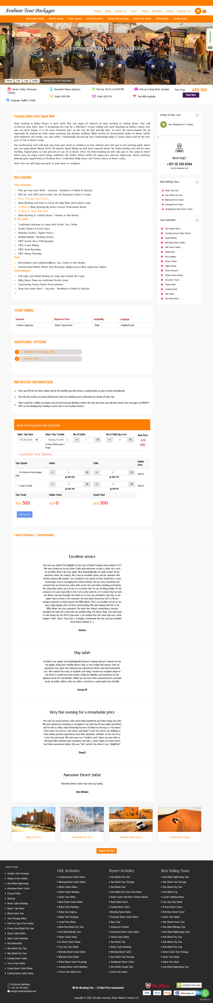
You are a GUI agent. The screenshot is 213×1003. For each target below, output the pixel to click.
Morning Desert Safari (174, 200)
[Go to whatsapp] (205, 993)
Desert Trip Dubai (15, 908)
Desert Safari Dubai (68, 887)
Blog (108, 11)
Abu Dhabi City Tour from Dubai (126, 892)
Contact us (185, 11)
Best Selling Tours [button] (169, 182)
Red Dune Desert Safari (174, 912)
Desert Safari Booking (17, 903)
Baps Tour (115, 922)
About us (121, 11)
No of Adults (79, 434)
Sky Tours (169, 294)
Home (98, 11)
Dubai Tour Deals (171, 962)
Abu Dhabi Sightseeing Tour (176, 877)
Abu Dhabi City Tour (173, 195)
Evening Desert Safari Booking (73, 967)
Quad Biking (171, 238)
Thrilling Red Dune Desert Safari (178, 209)
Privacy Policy (14, 893)
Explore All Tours (107, 850)
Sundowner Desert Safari (122, 962)
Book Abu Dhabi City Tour (71, 927)
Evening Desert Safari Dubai (178, 233)
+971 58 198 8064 (179, 164)
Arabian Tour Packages (18, 873)
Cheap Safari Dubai (120, 937)
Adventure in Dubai (120, 927)
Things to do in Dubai (17, 878)
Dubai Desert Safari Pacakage (73, 962)
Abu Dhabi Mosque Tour (174, 927)
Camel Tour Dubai (67, 922)
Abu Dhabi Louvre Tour (174, 922)
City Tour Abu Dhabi (68, 947)
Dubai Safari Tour (15, 913)
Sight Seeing (75, 19)
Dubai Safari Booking (69, 907)
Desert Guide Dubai (16, 933)
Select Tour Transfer (54, 434)
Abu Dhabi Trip (118, 942)
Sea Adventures (172, 298)
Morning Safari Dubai (69, 957)
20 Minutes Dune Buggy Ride (39, 351)
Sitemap (11, 898)
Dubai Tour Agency (68, 912)
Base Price (143, 435)
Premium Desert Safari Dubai (124, 917)
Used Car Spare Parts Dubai (20, 923)
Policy (170, 11)
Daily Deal (170, 252)
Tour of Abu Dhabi (16, 963)
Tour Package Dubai (16, 918)
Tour (18, 81)
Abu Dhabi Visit (14, 943)
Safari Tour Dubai (67, 897)
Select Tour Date (25, 434)
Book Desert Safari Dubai (71, 902)
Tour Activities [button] (168, 220)
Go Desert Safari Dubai (69, 942)
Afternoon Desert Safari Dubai (125, 932)
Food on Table (31, 358)
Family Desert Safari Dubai (19, 968)
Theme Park (162, 19)
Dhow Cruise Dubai (118, 19)
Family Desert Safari (120, 907)
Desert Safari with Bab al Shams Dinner (129, 897)
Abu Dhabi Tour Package (122, 882)
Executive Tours (142, 19)
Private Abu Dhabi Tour (70, 972)
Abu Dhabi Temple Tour (122, 967)
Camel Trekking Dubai (173, 897)
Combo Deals (180, 19)
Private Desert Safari (172, 907)
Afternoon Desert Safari (18, 888)
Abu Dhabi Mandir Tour (70, 932)
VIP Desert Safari (172, 247)
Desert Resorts (94, 19)
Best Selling (170, 256)
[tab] (180, 115)
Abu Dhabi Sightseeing (17, 883)
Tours (134, 11)
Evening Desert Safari (174, 204)
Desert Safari (56, 19)
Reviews (157, 11)
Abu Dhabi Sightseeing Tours (176, 932)
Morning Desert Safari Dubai (72, 882)
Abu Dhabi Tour (118, 887)
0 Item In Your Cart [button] (170, 115)
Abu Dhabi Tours (35, 19)
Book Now (191, 95)
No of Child (116, 434)
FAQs (145, 11)
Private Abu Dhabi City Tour (20, 928)
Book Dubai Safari (119, 902)
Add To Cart (24, 514)
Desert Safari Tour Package (175, 952)
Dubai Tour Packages (69, 917)
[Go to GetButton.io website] (205, 1000)
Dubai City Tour (171, 190)
